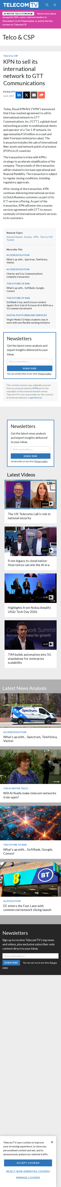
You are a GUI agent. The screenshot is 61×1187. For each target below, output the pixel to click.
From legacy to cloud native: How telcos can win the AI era (28, 563)
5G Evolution (11, 901)
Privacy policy (44, 373)
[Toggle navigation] (55, 4)
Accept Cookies (28, 1162)
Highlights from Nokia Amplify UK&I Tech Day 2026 (29, 609)
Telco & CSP (18, 37)
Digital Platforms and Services (27, 315)
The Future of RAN (18, 283)
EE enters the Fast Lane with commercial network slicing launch (27, 908)
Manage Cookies (28, 1177)
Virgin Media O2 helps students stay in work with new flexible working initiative (28, 321)
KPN (12, 91)
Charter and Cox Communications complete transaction (25, 275)
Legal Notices (35, 397)
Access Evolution (18, 255)
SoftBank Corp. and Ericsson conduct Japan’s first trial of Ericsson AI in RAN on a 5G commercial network (30, 305)
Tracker (10, 239)
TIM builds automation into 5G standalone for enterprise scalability (29, 658)
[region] (28, 1161)
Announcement (14, 236)
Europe (28, 236)
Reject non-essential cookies (28, 1171)
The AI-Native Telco (15, 788)
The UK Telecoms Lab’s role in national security (29, 516)
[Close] (52, 1142)
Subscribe (30, 368)
